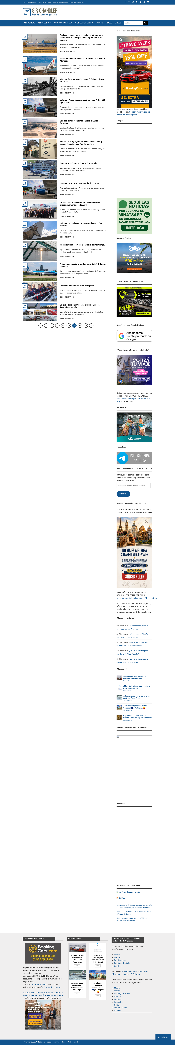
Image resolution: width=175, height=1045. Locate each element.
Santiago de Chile (122, 963)
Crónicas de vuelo (84, 23)
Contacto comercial (45, 2)
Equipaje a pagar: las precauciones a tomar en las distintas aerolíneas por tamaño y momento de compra (82, 37)
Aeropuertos (44, 23)
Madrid (117, 957)
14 (63, 325)
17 (80, 325)
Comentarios (127, 681)
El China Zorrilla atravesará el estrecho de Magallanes (134, 677)
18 (86, 325)
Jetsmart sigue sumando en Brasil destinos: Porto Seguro (136, 697)
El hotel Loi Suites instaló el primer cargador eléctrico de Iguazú (134, 913)
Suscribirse (163, 1037)
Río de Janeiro (120, 960)
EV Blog (122, 898)
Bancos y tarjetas (62, 23)
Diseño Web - (70, 1042)
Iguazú (125, 974)
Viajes (109, 23)
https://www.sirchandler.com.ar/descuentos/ (137, 598)
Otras (118, 23)
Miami (117, 954)
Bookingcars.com (39, 984)
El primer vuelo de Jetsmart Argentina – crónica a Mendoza (82, 59)
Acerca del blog (32, 2)
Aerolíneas (29, 23)
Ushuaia (143, 971)
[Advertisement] (109, 12)
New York (118, 996)
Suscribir (123, 494)
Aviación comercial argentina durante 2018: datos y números (83, 265)
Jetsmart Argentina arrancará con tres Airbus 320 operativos (82, 101)
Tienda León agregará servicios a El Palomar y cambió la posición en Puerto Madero (81, 142)
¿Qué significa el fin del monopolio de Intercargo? (82, 245)
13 (57, 325)
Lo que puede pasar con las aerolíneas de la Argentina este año (80, 306)
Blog (24, 2)
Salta (135, 971)
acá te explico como (51, 987)
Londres (118, 966)
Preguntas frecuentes (76, 2)
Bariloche (126, 971)
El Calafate (135, 974)
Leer (77, 966)
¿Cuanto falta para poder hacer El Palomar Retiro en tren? (82, 80)
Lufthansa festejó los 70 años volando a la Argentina (132, 627)
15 (69, 325)
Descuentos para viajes (60, 2)
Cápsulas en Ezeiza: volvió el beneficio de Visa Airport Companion (137, 717)
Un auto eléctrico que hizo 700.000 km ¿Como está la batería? (132, 919)
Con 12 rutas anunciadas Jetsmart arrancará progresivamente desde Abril (80, 203)
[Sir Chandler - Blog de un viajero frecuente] (40, 12)
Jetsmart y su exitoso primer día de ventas (79, 183)
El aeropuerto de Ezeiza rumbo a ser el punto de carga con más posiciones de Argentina (134, 906)
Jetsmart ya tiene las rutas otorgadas (77, 286)
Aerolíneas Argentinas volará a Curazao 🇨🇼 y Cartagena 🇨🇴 (135, 707)
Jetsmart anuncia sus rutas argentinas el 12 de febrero (81, 224)
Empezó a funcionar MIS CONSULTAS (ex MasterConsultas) (132, 644)
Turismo (99, 23)
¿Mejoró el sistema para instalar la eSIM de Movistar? (132, 652)
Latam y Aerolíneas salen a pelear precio (78, 163)
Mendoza (116, 974)
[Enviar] (145, 23)
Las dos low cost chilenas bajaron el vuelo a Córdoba (80, 122)
